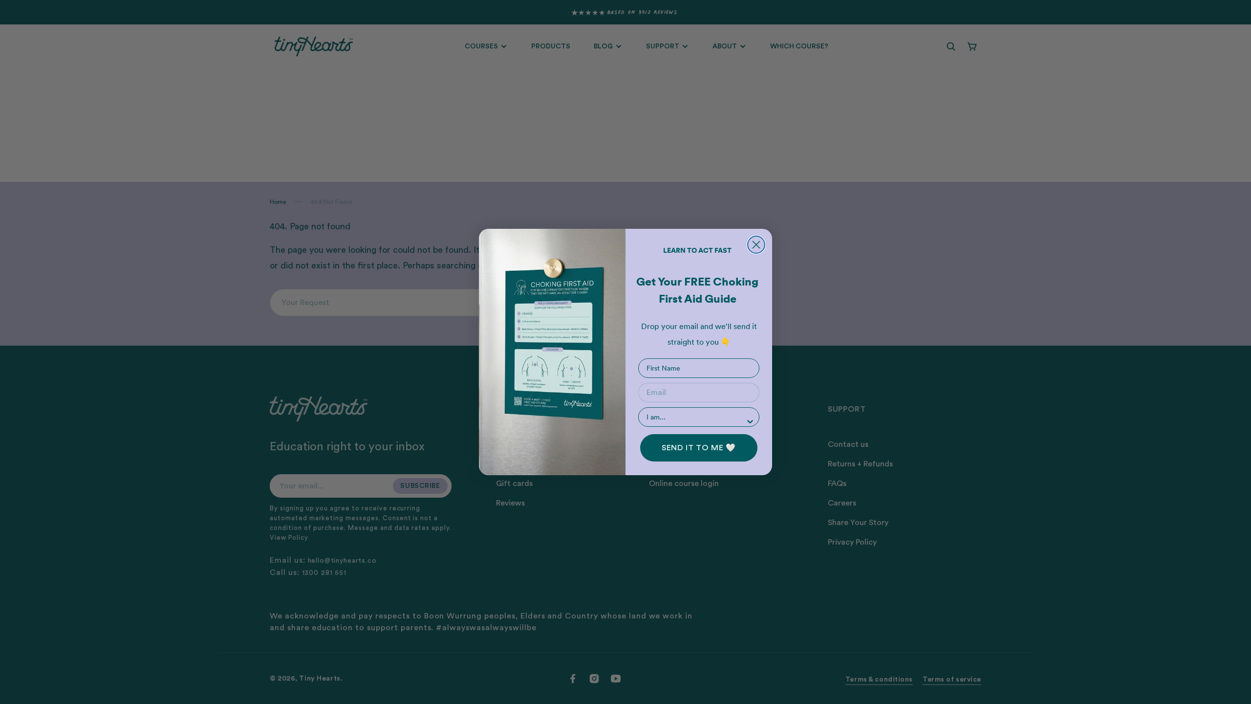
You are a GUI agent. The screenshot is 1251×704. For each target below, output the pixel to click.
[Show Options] (750, 421)
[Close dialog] (756, 244)
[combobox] (696, 417)
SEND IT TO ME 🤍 (699, 448)
